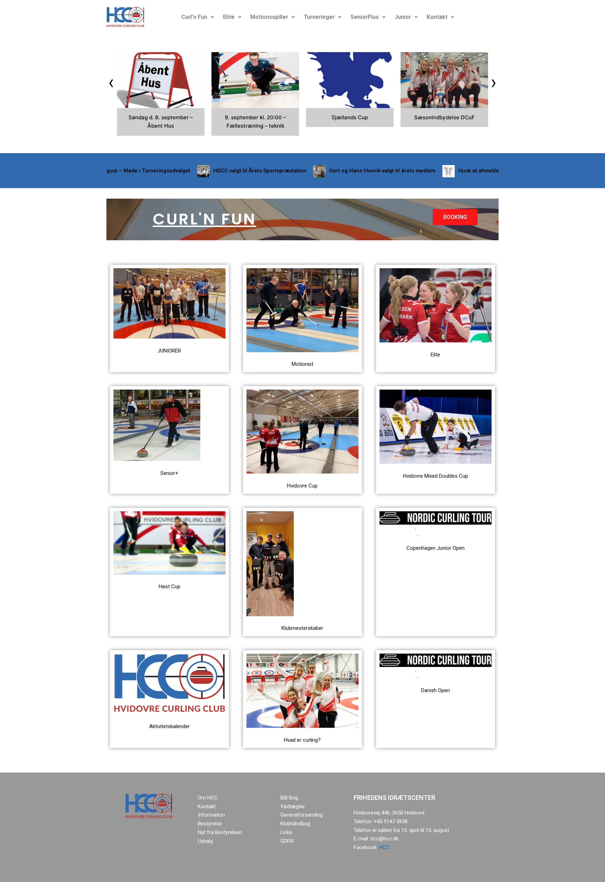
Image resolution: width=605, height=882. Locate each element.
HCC (384, 847)
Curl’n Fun (194, 17)
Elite (229, 17)
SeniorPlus (364, 17)
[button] (197, 17)
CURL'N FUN (204, 219)
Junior (403, 17)
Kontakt (437, 17)
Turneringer (319, 17)
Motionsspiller (269, 17)
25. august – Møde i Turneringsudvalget (110, 171)
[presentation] (111, 82)
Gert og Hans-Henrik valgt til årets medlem (352, 171)
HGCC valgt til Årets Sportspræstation (229, 171)
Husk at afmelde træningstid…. (466, 171)
